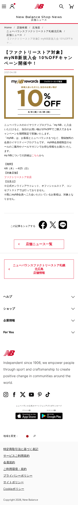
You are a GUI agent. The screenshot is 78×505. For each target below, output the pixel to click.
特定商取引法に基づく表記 (20, 449)
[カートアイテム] (71, 6)
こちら (35, 155)
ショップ (9, 308)
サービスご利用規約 (16, 455)
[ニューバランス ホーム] (39, 6)
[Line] (63, 226)
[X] (53, 226)
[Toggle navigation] (4, 6)
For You (8, 332)
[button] (12, 6)
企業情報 (9, 320)
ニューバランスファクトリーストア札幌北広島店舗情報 (39, 269)
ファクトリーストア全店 (18, 177)
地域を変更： (10, 435)
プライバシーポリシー (17, 475)
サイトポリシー (13, 482)
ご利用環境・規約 (15, 469)
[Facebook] (43, 226)
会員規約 (9, 462)
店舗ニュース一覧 (39, 244)
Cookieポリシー (13, 488)
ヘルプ (7, 296)
